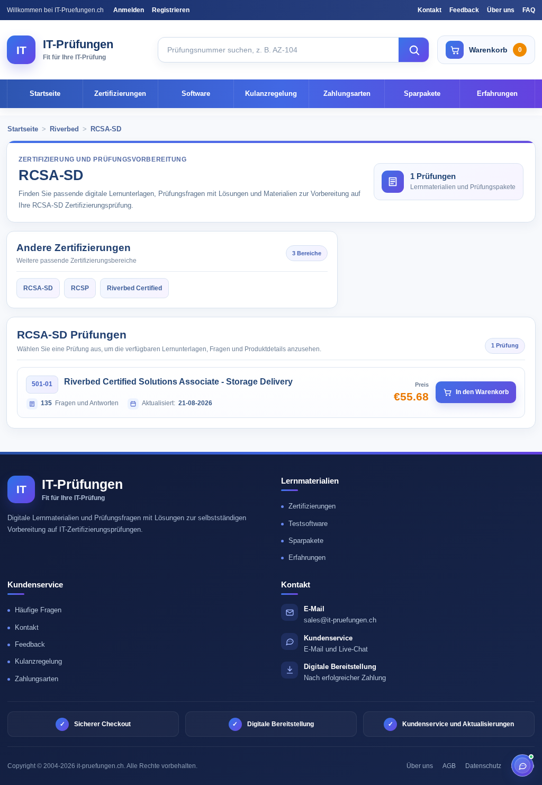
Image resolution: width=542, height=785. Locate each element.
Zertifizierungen (120, 93)
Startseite (45, 93)
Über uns (500, 10)
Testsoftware (308, 524)
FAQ (528, 10)
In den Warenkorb (482, 392)
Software (196, 93)
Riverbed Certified (134, 288)
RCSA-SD (106, 129)
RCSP (80, 288)
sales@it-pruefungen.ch (340, 620)
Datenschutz (483, 766)
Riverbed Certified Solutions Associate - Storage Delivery (178, 381)
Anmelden (128, 10)
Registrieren (170, 10)
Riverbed (64, 129)
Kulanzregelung (271, 93)
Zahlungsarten (347, 93)
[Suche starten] (414, 50)
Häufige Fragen (38, 610)
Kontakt (429, 10)
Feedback (464, 10)
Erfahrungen (497, 93)
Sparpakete (422, 93)
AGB (449, 766)
